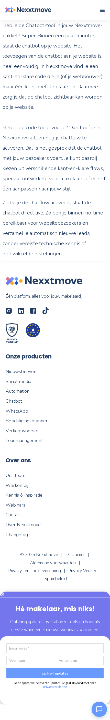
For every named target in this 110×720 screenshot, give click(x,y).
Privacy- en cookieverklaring (34, 571)
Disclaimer (75, 555)
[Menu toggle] (102, 10)
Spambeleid (56, 579)
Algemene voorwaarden (53, 563)
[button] (55, 594)
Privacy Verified (82, 571)
